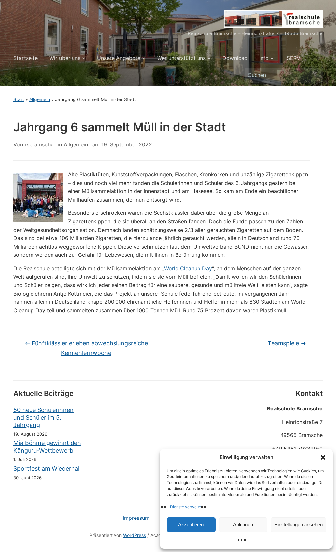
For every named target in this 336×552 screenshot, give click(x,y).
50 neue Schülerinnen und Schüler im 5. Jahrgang (43, 417)
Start (18, 99)
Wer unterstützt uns (181, 58)
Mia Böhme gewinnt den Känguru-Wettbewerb (47, 446)
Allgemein (39, 99)
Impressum (136, 518)
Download (235, 58)
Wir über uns (64, 58)
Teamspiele (287, 343)
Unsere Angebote (118, 58)
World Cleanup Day (188, 268)
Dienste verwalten (186, 506)
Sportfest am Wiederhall (47, 468)
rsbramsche (39, 144)
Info (264, 58)
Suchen (314, 75)
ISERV (292, 58)
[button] (323, 457)
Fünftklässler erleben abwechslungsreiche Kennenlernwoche (86, 348)
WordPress (134, 535)
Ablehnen (243, 524)
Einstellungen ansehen (298, 524)
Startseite (25, 58)
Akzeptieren (191, 524)
